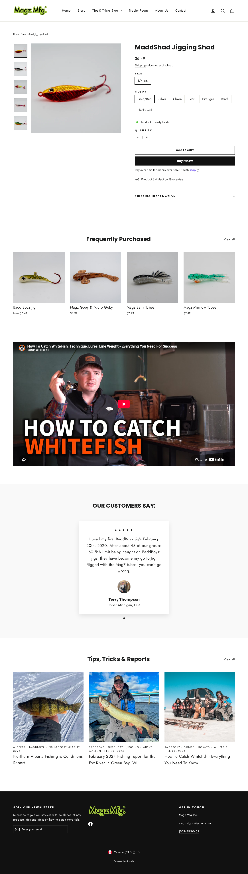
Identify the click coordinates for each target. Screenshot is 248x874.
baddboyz (37, 747)
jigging (133, 747)
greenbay (115, 747)
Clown (177, 99)
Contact (180, 10)
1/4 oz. (143, 80)
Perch (225, 99)
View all (229, 239)
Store (81, 10)
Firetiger (208, 99)
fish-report (57, 747)
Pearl (192, 99)
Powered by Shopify (124, 861)
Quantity (143, 130)
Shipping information (155, 196)
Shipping (140, 65)
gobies (189, 747)
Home (66, 10)
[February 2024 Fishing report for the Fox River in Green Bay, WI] (124, 707)
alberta (19, 747)
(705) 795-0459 (189, 831)
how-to (204, 747)
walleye (95, 751)
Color (141, 91)
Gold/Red (145, 99)
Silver (162, 99)
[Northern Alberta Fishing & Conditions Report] (48, 707)
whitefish (221, 747)
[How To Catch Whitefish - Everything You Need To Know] (199, 707)
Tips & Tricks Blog (105, 10)
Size (138, 73)
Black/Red (145, 110)
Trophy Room (138, 10)
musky (147, 747)
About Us (161, 10)
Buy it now (185, 161)
